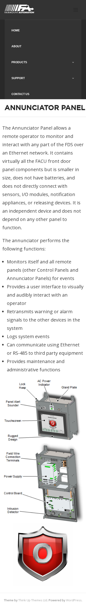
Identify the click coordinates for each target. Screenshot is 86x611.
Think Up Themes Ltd (32, 600)
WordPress (74, 600)
